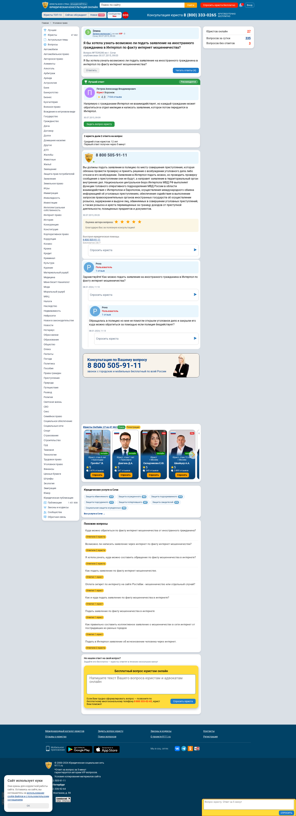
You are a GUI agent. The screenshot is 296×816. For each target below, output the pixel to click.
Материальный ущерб (56, 272)
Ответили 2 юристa (95, 550)
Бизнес (48, 97)
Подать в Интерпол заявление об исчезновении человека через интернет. (130, 641)
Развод (48, 392)
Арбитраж (49, 73)
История (48, 219)
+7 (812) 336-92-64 (55, 788)
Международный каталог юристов (64, 731)
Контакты (209, 731)
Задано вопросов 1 (102, 34)
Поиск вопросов (107, 736)
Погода (48, 358)
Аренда (48, 78)
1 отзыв (100, 270)
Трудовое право (52, 459)
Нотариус (49, 330)
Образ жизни (51, 334)
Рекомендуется (188, 82)
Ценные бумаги (52, 473)
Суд (46, 445)
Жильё (47, 164)
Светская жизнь (53, 402)
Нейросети (50, 315)
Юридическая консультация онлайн (74, 7)
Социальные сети (53, 426)
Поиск (121, 427)
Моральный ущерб (54, 291)
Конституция (51, 229)
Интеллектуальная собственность (54, 209)
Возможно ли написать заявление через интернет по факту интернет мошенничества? (138, 544)
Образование (51, 339)
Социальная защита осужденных (106, 508)
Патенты (48, 354)
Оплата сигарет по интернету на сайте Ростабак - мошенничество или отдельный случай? (140, 584)
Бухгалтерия (51, 102)
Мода (47, 287)
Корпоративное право (56, 234)
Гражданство (51, 121)
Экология (49, 483)
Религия (48, 397)
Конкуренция (51, 224)
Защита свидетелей (165, 502)
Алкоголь (49, 68)
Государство (51, 116)
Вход (249, 5)
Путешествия (51, 387)
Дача (47, 126)
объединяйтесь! (78, 4)
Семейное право (53, 416)
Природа (49, 382)
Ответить (91, 70)
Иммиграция (51, 193)
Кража (47, 248)
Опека (47, 349)
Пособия (48, 368)
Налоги (48, 301)
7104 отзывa (111, 97)
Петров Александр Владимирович (116, 88)
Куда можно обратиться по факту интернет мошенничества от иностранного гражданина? (140, 530)
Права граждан (52, 373)
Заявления (50, 178)
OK (28, 805)
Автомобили (51, 49)
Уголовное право (53, 464)
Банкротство (51, 92)
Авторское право (53, 59)
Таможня (49, 449)
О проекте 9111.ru (161, 736)
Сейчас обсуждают (76, 15)
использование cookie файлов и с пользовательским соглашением (28, 796)
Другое (48, 145)
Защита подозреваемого (166, 496)
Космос (48, 243)
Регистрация (133, 427)
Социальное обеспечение (58, 421)
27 (249, 31)
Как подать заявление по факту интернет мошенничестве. (121, 570)
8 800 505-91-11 (111, 155)
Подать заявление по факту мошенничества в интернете (120, 611)
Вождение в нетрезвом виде (59, 111)
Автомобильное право (56, 54)
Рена (98, 263)
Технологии (50, 454)
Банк (46, 87)
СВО (46, 406)
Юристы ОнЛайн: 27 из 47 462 (100, 427)
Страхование (51, 435)
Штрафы (48, 478)
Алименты (49, 63)
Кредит (48, 253)
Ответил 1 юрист (94, 577)
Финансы (49, 469)
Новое (97, 15)
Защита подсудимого (99, 502)
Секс (46, 411)
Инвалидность (52, 198)
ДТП (46, 150)
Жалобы (48, 154)
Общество (49, 344)
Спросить (97, 475)
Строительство (52, 440)
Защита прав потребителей (59, 174)
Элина (97, 31)
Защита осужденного (132, 496)
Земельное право (53, 183)
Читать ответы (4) (186, 70)
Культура (49, 263)
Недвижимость (52, 310)
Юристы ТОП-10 (53, 15)
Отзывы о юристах (55, 736)
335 (248, 38)
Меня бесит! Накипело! (57, 282)
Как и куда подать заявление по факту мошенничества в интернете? (127, 597)
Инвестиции (50, 202)
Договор (48, 130)
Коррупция (50, 239)
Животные (50, 159)
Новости (48, 325)
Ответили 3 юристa (95, 537)
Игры (47, 188)
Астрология (50, 82)
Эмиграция (50, 488)
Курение (48, 267)
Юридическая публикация (58, 497)
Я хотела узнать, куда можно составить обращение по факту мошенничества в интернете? (140, 557)
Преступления (52, 378)
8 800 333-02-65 (143, 701)
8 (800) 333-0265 (200, 15)
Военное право (52, 106)
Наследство (50, 306)
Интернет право (52, 215)
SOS (125, 15)
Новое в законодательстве (59, 320)
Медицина (49, 277)
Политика (49, 363)
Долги (47, 135)
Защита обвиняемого (99, 496)
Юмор (47, 493)
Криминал (49, 258)
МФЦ (46, 296)
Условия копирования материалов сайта (77, 776)
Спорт (47, 430)
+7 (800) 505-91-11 (55, 780)
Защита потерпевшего (133, 502)
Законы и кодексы (161, 731)
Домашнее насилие (54, 140)
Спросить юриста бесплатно (219, 5)
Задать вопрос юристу (99, 124)
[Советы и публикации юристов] (45, 5)
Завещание (50, 169)
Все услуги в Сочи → (94, 513)
